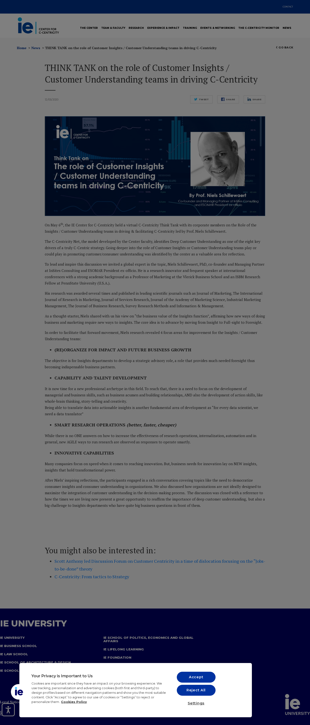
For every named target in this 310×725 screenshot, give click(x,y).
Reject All (196, 690)
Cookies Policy (74, 702)
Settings (196, 703)
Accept (196, 677)
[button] (18, 692)
